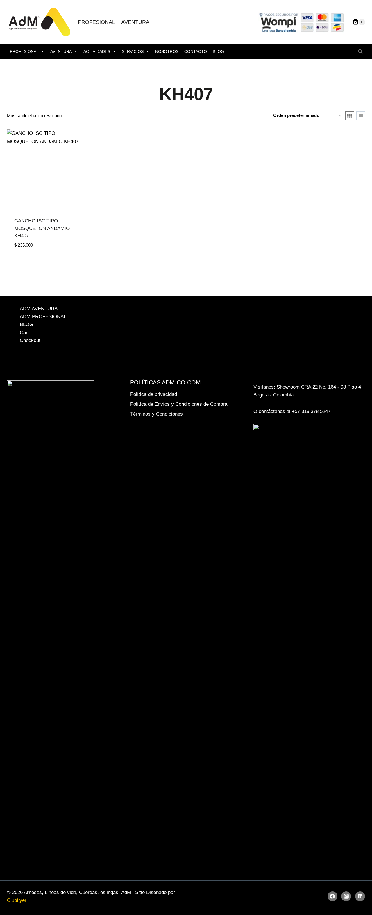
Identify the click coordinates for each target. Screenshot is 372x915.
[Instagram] (346, 896)
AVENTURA (135, 22)
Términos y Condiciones (156, 414)
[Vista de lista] (360, 115)
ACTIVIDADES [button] (96, 51)
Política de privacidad (153, 394)
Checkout (30, 340)
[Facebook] (332, 896)
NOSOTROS (166, 51)
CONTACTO (195, 51)
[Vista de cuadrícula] (349, 115)
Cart (24, 332)
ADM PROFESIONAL (43, 316)
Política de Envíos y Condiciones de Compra (178, 404)
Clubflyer (16, 900)
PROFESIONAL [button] (24, 51)
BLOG (218, 51)
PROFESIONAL (96, 22)
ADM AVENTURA (39, 308)
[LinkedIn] (360, 896)
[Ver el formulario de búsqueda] (360, 51)
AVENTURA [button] (61, 51)
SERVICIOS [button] (133, 51)
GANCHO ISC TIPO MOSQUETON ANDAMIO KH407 (42, 228)
